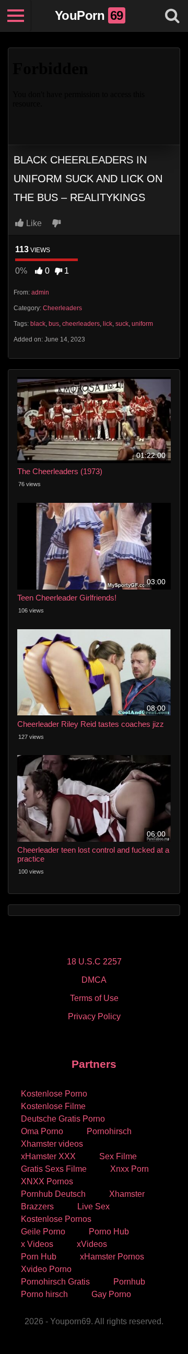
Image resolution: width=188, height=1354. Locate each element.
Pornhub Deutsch (53, 1194)
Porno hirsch (44, 1294)
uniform (142, 323)
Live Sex (93, 1206)
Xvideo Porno (46, 1269)
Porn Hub (38, 1256)
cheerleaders (81, 323)
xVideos (92, 1244)
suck (121, 323)
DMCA (94, 979)
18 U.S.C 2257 (94, 961)
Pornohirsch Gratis (55, 1281)
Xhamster (127, 1194)
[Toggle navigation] (15, 15)
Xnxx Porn (129, 1168)
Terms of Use (94, 998)
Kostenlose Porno (54, 1093)
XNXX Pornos (47, 1181)
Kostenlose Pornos (56, 1219)
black (37, 323)
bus (54, 323)
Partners (94, 1064)
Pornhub (129, 1281)
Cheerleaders (62, 308)
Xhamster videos (52, 1143)
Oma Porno (42, 1131)
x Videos (37, 1244)
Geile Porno (43, 1231)
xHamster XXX (48, 1156)
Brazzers (37, 1206)
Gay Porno (111, 1294)
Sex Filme (118, 1156)
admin (40, 292)
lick (107, 323)
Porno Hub (109, 1231)
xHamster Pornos (112, 1256)
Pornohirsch (109, 1131)
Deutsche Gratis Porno (63, 1118)
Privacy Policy (94, 1016)
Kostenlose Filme (53, 1106)
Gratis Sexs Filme (54, 1168)
